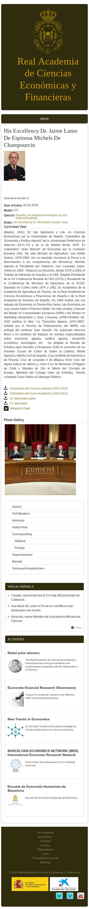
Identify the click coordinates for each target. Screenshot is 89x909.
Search (17, 506)
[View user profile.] (14, 179)
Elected (17, 561)
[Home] (44, 28)
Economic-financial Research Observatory (42, 688)
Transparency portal (45, 858)
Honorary (18, 520)
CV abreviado (19, 403)
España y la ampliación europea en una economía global (41, 217)
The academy (45, 832)
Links (45, 854)
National (20, 541)
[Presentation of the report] (40, 494)
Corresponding (22, 534)
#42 (16, 210)
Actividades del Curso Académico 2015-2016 (39, 393)
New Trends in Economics (29, 719)
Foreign (20, 548)
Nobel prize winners (24, 653)
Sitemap (45, 862)
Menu (44, 119)
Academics (45, 837)
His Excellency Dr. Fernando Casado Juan (40, 222)
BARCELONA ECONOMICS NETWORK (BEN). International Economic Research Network (43, 753)
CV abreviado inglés (23, 398)
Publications (45, 849)
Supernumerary (22, 554)
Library (45, 845)
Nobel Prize (20, 527)
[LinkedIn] (59, 899)
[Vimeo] (70, 899)
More (78, 627)
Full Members (21, 513)
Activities (45, 841)
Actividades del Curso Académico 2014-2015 (39, 388)
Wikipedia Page (20, 408)
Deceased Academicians (28, 568)
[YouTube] (80, 899)
